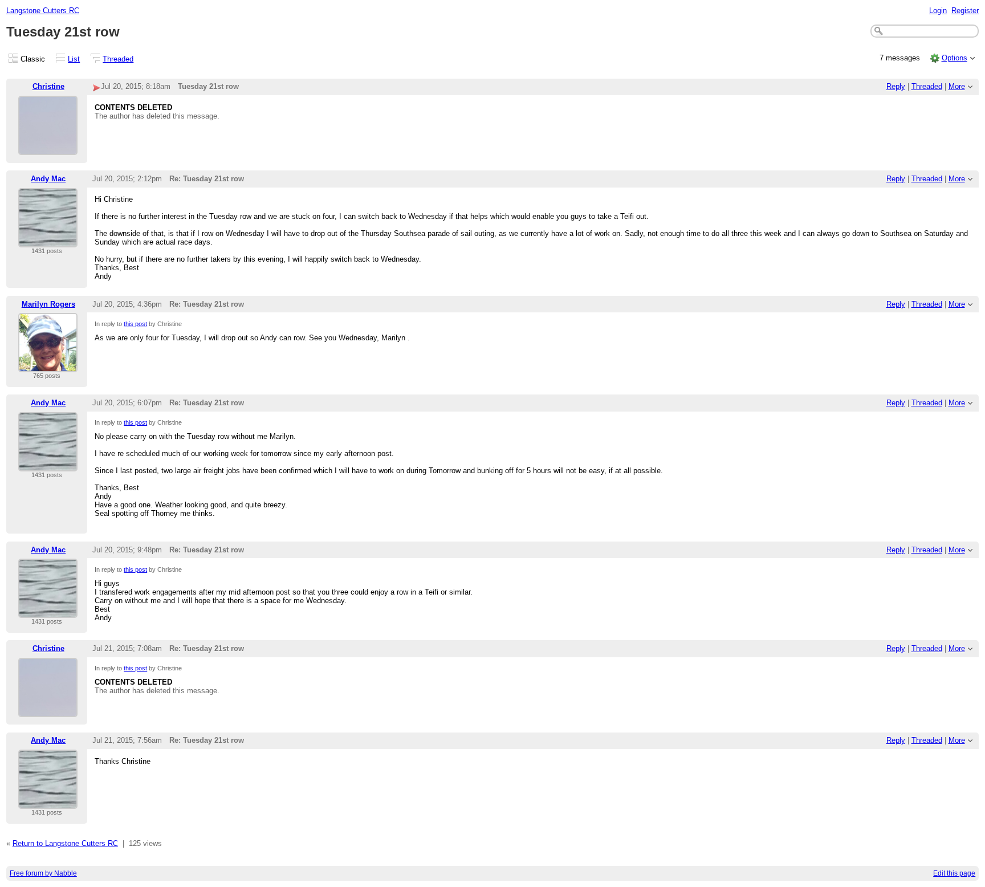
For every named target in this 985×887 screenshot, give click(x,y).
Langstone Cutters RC (42, 10)
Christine (48, 86)
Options (954, 58)
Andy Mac (48, 178)
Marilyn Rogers (48, 304)
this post (135, 323)
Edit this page (954, 873)
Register (965, 10)
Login (938, 10)
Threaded (118, 59)
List (74, 59)
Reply (895, 86)
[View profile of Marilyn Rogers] (48, 365)
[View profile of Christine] (48, 148)
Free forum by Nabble (43, 873)
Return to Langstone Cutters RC (65, 843)
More (957, 86)
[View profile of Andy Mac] (48, 240)
